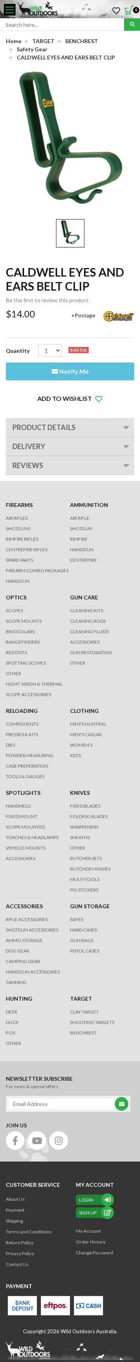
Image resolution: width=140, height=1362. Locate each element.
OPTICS (16, 597)
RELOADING (22, 710)
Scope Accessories (28, 694)
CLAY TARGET (84, 1012)
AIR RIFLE (79, 518)
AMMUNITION (89, 505)
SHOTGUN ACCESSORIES (32, 930)
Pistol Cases (84, 951)
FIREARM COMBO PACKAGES (37, 570)
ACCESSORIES (85, 642)
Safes (76, 919)
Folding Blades (89, 816)
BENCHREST (83, 1033)
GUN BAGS (81, 940)
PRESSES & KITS (22, 734)
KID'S (75, 755)
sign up (87, 1213)
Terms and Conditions (29, 1232)
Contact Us (17, 1264)
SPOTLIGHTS (23, 792)
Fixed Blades (85, 806)
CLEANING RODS (88, 621)
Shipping (14, 1221)
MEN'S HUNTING (88, 724)
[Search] (132, 24)
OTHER (13, 673)
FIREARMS (19, 505)
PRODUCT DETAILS (43, 427)
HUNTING (19, 998)
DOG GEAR (17, 951)
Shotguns (18, 528)
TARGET (81, 998)
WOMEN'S (81, 745)
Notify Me (73, 371)
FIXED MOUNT (21, 816)
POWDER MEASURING (29, 755)
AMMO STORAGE (24, 940)
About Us (15, 1199)
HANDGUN (82, 549)
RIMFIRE (79, 539)
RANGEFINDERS (23, 642)
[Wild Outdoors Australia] (76, 9)
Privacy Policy (20, 1253)
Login (86, 1200)
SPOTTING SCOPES (26, 663)
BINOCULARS (20, 631)
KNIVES (80, 792)
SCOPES (14, 610)
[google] (37, 1140)
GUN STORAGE (90, 906)
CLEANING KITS (86, 610)
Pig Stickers (84, 890)
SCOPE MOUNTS (24, 621)
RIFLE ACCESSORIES (27, 919)
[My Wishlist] (116, 11)
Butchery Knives (90, 869)
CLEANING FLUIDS (89, 631)
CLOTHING (84, 710)
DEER (11, 1012)
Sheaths (80, 837)
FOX (11, 1033)
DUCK (12, 1022)
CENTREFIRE (83, 560)
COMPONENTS (22, 724)
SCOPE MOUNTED (25, 827)
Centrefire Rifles (26, 549)
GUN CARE (84, 597)
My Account (88, 1231)
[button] (70, 398)
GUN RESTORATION (91, 652)
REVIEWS (27, 465)
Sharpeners (84, 827)
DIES (10, 745)
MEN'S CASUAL (86, 734)
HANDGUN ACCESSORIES (33, 972)
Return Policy (19, 1242)
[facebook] (15, 1140)
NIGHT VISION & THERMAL (34, 684)
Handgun (18, 581)
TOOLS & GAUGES (25, 776)
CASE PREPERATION (27, 766)
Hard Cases (83, 930)
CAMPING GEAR (23, 961)
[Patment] (22, 1305)
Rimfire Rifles (22, 539)
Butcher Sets (86, 858)
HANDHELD (18, 806)
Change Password (94, 1253)
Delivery (28, 446)
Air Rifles (17, 518)
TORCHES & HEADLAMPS (32, 837)
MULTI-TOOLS (85, 879)
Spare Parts (19, 560)
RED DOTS (16, 652)
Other (77, 848)
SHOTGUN (81, 528)
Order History (90, 1242)
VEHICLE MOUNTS (26, 848)
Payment (15, 1210)
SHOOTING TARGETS (92, 1022)
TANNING (16, 982)
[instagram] (58, 1140)
